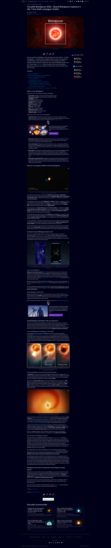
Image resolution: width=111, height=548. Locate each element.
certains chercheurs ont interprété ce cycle (41, 418)
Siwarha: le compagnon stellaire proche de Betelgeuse (39, 75)
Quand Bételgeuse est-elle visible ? (36, 80)
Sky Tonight (44, 235)
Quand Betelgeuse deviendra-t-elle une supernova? (38, 81)
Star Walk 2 (39, 64)
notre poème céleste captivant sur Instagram (50, 277)
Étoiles (32, 13)
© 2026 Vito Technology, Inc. (84, 546)
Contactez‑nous (78, 537)
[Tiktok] (80, 1)
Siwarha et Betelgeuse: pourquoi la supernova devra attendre (40, 84)
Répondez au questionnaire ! (56, 315)
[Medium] (76, 1)
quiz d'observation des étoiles (62, 300)
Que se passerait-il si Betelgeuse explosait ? (37, 86)
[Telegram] (49, 54)
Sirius (67, 282)
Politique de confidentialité (26, 546)
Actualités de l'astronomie (36, 4)
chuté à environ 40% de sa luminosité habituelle (42, 334)
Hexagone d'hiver (44, 282)
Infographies (53, 537)
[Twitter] (74, 1)
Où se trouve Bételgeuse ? (34, 78)
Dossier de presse (41, 546)
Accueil (28, 4)
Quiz (48, 537)
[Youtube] (78, 1)
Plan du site (47, 546)
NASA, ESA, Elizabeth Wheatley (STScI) (49, 370)
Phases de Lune (61, 537)
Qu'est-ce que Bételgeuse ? (33, 73)
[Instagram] (72, 1)
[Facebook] (70, 1)
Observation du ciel (37, 13)
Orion (44, 272)
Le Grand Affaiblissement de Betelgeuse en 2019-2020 (39, 83)
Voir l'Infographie (53, 133)
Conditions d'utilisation (34, 546)
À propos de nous (69, 537)
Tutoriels (43, 537)
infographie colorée (58, 119)
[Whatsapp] (52, 54)
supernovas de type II (56, 437)
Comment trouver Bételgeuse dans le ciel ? (36, 77)
